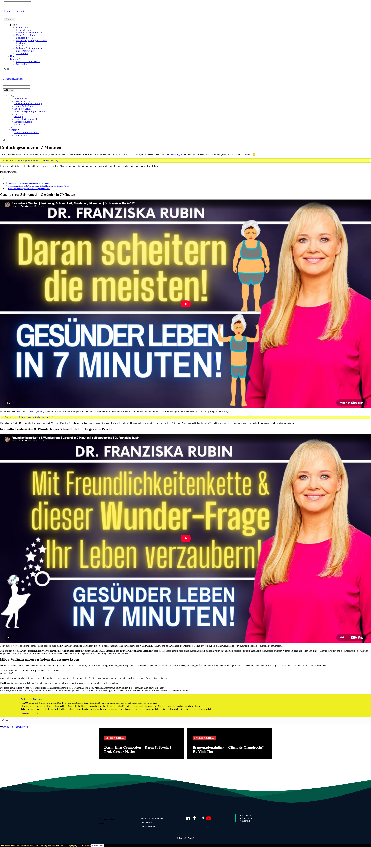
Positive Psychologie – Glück (31, 40)
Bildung (20, 45)
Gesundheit (22, 53)
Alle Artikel (22, 27)
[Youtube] (7, 720)
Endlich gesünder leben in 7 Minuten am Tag (37, 160)
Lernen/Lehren (23, 30)
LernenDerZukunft (14, 11)
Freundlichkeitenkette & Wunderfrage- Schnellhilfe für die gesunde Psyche (38, 186)
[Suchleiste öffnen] (6, 69)
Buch (19, 411)
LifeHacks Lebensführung (29, 32)
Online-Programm (176, 154)
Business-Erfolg (24, 38)
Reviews (20, 43)
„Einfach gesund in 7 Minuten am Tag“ (35, 417)
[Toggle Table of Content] (2, 178)
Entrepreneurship (25, 51)
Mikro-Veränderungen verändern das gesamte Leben (29, 188)
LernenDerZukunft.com (30, 713)
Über (12, 56)
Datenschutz (22, 64)
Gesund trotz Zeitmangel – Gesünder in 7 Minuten (28, 183)
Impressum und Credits (28, 61)
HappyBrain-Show (26, 35)
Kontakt (14, 59)
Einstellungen (98, 845)
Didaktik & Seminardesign (30, 48)
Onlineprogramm (34, 411)
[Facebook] (3, 720)
